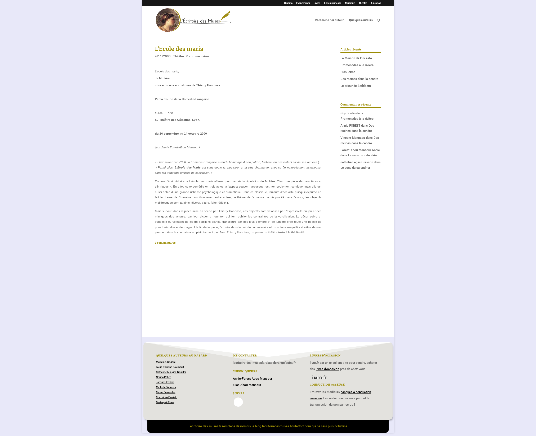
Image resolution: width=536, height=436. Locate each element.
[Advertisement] (238, 281)
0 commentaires (197, 56)
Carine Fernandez (165, 392)
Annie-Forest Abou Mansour (252, 379)
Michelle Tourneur (166, 387)
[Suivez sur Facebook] (238, 402)
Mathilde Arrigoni (165, 362)
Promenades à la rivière (357, 65)
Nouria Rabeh (163, 377)
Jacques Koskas (165, 382)
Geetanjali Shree (165, 402)
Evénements (303, 3)
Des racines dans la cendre (359, 79)
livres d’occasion (327, 369)
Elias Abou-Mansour (247, 385)
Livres (317, 3)
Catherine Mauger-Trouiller (171, 372)
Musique (350, 3)
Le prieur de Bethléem (355, 86)
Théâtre (363, 3)
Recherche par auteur (329, 20)
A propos (376, 3)
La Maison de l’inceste (356, 58)
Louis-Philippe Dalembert (170, 367)
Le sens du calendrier (363, 155)
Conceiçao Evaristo (166, 397)
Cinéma (288, 3)
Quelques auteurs (361, 20)
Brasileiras (347, 72)
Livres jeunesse (332, 3)
